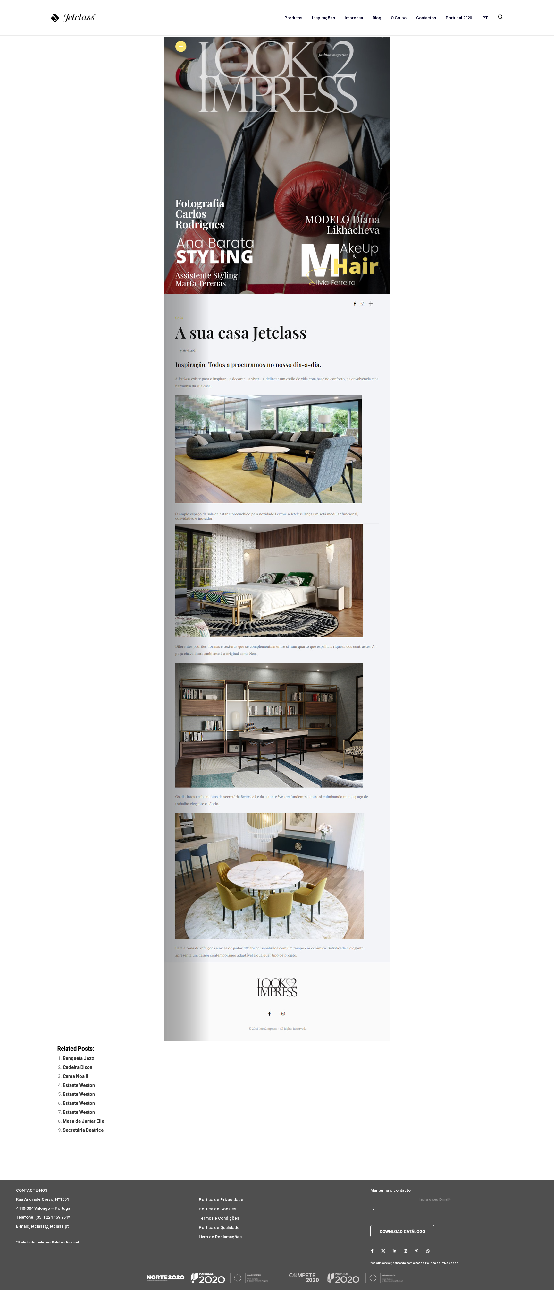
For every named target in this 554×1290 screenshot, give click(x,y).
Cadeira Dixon (77, 1067)
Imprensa (354, 17)
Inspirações (323, 17)
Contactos (426, 17)
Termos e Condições (219, 1218)
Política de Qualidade (219, 1227)
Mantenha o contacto (390, 1190)
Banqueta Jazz (78, 1058)
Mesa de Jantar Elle (83, 1121)
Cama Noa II (75, 1076)
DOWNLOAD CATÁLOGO (402, 1231)
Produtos (293, 17)
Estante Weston (79, 1085)
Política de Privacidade (221, 1199)
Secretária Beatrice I (84, 1130)
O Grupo (399, 17)
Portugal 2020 (459, 17)
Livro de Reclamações (220, 1236)
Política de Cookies (217, 1209)
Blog (377, 17)
